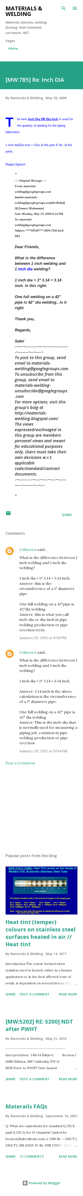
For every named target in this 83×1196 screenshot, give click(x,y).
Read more (68, 994)
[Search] (63, 8)
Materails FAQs (26, 1106)
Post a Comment (20, 763)
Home (13, 48)
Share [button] (67, 515)
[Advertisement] (41, 809)
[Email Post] (8, 515)
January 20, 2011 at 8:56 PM (42, 637)
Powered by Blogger (44, 1183)
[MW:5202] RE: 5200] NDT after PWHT (39, 1025)
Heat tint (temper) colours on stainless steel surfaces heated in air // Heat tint (41, 933)
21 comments (32, 1156)
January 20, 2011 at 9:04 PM (43, 751)
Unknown (27, 549)
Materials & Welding (24, 11)
